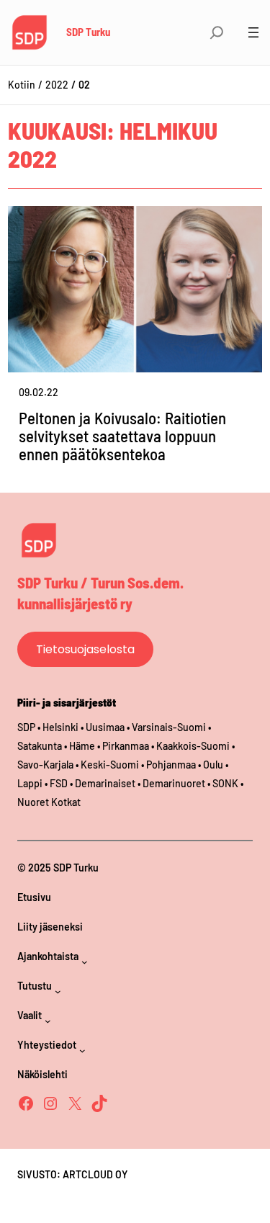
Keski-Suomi (110, 764)
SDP (26, 727)
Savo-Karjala (45, 764)
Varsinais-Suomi (169, 727)
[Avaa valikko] (253, 32)
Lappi (29, 783)
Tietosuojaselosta (85, 649)
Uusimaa (105, 727)
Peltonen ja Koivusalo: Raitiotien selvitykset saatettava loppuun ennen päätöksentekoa (122, 436)
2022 (56, 85)
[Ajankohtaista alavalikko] (84, 962)
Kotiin (21, 85)
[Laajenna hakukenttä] (216, 32)
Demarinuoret (174, 783)
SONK (225, 783)
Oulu (213, 764)
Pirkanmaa (125, 746)
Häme (83, 746)
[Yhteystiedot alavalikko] (82, 1050)
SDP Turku (88, 31)
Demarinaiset (105, 783)
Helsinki (61, 727)
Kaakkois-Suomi (193, 746)
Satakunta (39, 746)
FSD (59, 783)
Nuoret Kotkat (49, 802)
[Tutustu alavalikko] (58, 991)
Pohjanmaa (172, 764)
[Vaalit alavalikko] (48, 1021)
